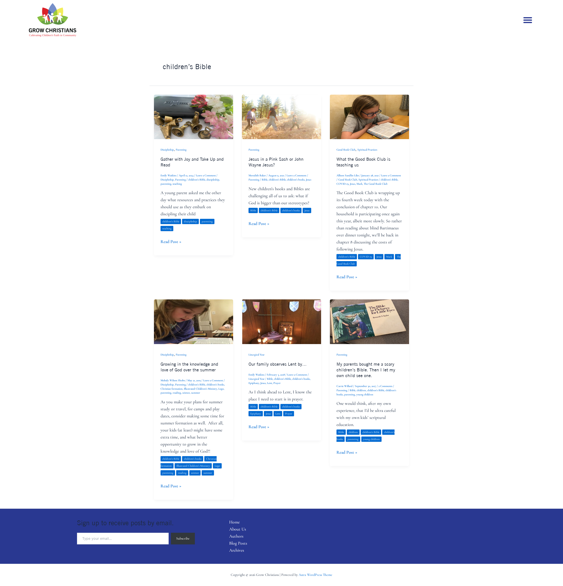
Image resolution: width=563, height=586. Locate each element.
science (186, 392)
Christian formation (172, 389)
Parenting (181, 149)
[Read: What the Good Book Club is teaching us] (369, 116)
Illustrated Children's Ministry (200, 389)
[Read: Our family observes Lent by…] (281, 321)
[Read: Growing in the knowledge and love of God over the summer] (193, 321)
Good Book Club (345, 149)
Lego (221, 389)
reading (177, 392)
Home (234, 522)
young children (364, 394)
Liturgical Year (257, 354)
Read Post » (171, 241)
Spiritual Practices (367, 149)
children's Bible (196, 179)
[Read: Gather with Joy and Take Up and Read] (193, 116)
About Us (237, 529)
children (361, 390)
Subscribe (183, 538)
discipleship (213, 179)
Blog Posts (238, 543)
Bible (264, 179)
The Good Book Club (376, 184)
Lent (269, 383)
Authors (236, 536)
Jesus (308, 179)
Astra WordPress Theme (315, 575)
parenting (166, 184)
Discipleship (167, 149)
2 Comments (385, 386)
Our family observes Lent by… (278, 364)
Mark (359, 184)
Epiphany (254, 383)
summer (195, 392)
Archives (236, 550)
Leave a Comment (206, 175)
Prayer (277, 383)
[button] (528, 20)
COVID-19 (342, 184)
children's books (296, 179)
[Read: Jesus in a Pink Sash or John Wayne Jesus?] (281, 116)
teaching (177, 184)
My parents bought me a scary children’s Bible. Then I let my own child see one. (365, 369)
